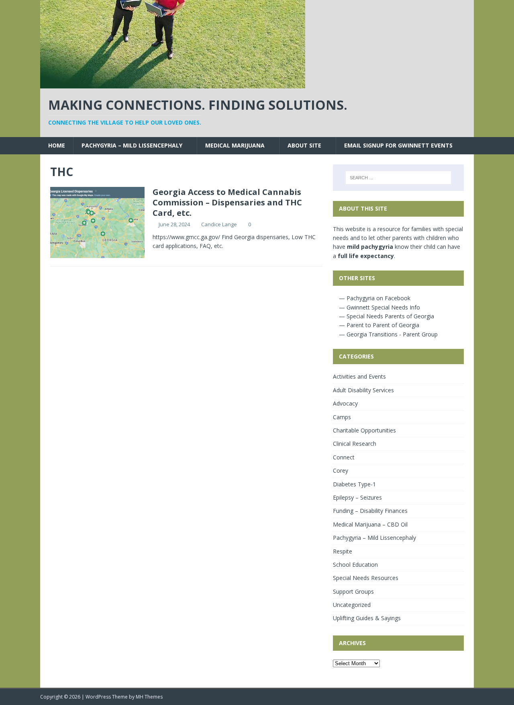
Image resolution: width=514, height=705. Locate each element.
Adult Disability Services (363, 390)
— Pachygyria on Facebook (373, 298)
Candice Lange (219, 224)
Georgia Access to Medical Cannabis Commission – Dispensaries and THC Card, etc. (227, 202)
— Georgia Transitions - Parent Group (387, 334)
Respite (342, 551)
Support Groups (353, 591)
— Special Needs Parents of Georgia (385, 316)
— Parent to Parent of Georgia (378, 325)
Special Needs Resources (365, 578)
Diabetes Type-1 (354, 484)
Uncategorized (352, 605)
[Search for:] (398, 177)
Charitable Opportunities (364, 430)
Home (56, 145)
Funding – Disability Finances (370, 510)
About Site (304, 145)
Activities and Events (359, 376)
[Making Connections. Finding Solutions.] (172, 84)
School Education (355, 564)
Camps (342, 417)
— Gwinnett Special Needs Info (378, 307)
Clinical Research (354, 443)
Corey (340, 470)
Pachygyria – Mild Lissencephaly (132, 145)
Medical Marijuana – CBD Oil (370, 524)
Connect (344, 457)
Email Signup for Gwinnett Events (398, 145)
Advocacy (345, 403)
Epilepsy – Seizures (357, 497)
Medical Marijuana (235, 145)
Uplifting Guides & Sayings (367, 618)
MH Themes (149, 696)
